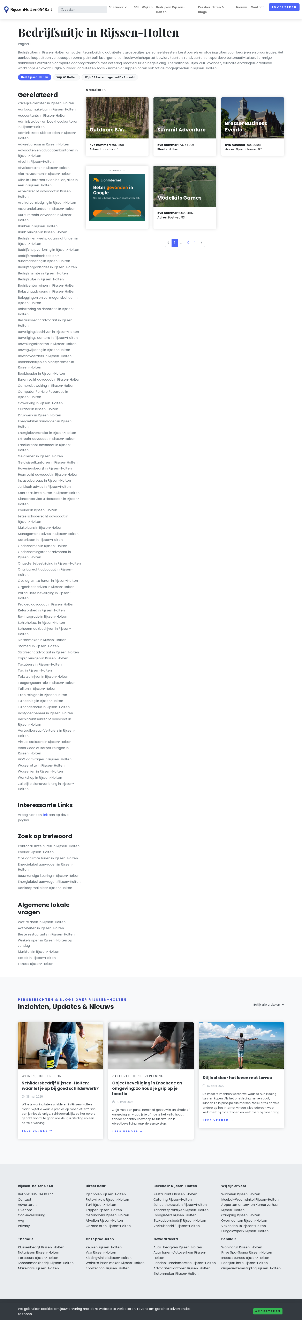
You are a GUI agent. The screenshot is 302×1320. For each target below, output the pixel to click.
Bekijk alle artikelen (267, 1005)
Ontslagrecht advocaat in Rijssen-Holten (45, 572)
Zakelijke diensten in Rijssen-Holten (46, 103)
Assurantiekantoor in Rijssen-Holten (46, 208)
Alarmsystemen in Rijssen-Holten (44, 173)
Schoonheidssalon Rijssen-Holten (180, 1204)
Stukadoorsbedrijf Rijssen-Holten (179, 1220)
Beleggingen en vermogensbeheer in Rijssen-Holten (47, 300)
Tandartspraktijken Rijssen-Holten (181, 1210)
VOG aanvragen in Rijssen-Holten (44, 759)
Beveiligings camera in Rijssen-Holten (48, 337)
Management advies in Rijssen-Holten (48, 533)
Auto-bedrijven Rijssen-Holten (177, 1247)
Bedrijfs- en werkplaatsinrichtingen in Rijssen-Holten (48, 241)
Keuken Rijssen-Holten (104, 1247)
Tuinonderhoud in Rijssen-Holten (44, 707)
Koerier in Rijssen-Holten (37, 510)
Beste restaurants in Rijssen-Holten (46, 934)
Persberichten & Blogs (211, 9)
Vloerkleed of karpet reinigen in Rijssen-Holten (43, 751)
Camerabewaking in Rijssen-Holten (46, 385)
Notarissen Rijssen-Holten (38, 1252)
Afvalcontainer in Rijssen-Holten (43, 167)
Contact (257, 7)
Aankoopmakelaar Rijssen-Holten (45, 887)
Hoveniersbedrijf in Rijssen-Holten (45, 468)
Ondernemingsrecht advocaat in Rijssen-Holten (44, 555)
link (45, 814)
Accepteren (268, 1311)
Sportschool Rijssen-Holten (107, 1268)
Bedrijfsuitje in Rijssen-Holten (41, 279)
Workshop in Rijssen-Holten (40, 777)
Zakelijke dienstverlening (138, 1076)
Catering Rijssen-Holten (172, 1199)
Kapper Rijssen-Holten (104, 1210)
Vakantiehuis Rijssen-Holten (243, 1226)
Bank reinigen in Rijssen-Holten (42, 232)
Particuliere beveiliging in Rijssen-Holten (44, 596)
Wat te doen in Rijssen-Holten (42, 922)
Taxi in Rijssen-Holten (35, 670)
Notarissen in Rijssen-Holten (40, 539)
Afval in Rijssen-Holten (36, 161)
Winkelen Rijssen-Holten (240, 1194)
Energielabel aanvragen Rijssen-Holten (49, 881)
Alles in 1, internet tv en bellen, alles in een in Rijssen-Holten (48, 183)
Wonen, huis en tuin (42, 1076)
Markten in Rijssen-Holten (38, 951)
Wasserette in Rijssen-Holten (41, 765)
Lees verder (35, 1131)
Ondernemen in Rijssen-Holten (42, 546)
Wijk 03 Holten (66, 77)
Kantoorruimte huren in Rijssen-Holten (49, 492)
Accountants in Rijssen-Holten (42, 115)
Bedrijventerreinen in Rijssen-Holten (46, 285)
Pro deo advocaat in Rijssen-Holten (46, 604)
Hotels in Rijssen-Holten (37, 957)
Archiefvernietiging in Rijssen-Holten (47, 202)
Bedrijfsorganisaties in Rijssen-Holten (47, 267)
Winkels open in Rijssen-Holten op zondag (45, 943)
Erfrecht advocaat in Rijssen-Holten (46, 438)
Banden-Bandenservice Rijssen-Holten (184, 1263)
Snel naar (116, 7)
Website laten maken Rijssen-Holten (115, 1263)
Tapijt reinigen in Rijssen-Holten (43, 658)
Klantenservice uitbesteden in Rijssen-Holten (48, 501)
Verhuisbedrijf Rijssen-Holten (176, 1226)
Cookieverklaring (31, 1215)
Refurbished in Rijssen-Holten (41, 610)
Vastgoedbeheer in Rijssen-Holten (45, 713)
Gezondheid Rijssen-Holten (107, 1215)
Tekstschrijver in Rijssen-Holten (43, 676)
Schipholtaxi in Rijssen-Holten (41, 622)
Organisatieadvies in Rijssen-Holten (46, 586)
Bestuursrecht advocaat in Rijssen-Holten (46, 323)
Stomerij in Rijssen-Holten (38, 646)
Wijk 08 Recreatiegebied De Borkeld (110, 77)
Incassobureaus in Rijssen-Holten (44, 480)
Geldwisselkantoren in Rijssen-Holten (47, 462)
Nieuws (241, 7)
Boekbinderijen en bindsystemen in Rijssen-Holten (46, 365)
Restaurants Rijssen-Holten (175, 1194)
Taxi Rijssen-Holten (101, 1204)
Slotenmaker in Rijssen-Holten (42, 640)
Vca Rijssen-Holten (101, 1252)
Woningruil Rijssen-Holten (241, 1247)
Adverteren (284, 7)
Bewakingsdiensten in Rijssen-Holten (47, 344)
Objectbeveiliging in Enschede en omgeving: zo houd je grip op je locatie (147, 1088)
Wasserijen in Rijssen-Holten (40, 771)
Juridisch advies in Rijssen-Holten (44, 486)
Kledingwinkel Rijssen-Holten (108, 1257)
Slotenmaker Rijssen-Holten (175, 1273)
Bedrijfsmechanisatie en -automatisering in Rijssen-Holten (44, 258)
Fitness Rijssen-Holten (35, 963)
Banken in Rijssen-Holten (38, 226)
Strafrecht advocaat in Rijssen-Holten (48, 652)
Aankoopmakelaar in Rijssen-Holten (47, 109)
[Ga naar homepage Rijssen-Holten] (27, 10)
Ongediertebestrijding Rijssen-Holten (251, 1268)
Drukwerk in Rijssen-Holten (39, 415)
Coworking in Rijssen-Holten (40, 403)
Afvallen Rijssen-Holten (104, 1220)
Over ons (25, 1210)
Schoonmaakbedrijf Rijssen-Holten (46, 1263)
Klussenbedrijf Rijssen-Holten (41, 1247)
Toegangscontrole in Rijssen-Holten (46, 682)
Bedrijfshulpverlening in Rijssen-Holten (48, 249)
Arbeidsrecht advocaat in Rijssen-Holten (45, 194)
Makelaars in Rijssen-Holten (40, 527)
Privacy (24, 1226)
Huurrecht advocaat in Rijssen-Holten (48, 474)
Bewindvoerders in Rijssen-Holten (44, 356)
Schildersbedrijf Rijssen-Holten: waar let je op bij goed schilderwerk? (60, 1085)
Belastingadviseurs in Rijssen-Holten (46, 291)
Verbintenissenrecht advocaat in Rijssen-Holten (44, 722)
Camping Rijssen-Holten (240, 1215)
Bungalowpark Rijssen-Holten (245, 1231)
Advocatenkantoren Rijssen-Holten (181, 1268)
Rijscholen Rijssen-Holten (106, 1194)
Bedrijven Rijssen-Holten (170, 9)
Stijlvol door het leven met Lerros (237, 1078)
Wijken (147, 7)
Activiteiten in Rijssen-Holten (41, 928)
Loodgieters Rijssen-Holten (174, 1215)
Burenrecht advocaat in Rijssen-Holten (49, 379)
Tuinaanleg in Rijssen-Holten (40, 700)
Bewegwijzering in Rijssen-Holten (44, 349)
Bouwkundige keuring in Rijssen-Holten (48, 875)
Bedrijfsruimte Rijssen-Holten (244, 1263)
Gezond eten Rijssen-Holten (108, 1226)
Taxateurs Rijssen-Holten (38, 1257)
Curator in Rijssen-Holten (38, 409)
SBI (136, 7)
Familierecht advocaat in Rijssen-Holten (44, 448)
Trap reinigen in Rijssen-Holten (42, 695)
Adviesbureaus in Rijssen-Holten (43, 144)
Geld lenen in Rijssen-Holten (40, 456)
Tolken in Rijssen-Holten (37, 688)
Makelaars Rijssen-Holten (38, 1268)
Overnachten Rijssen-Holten (244, 1220)
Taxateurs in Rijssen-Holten (40, 664)
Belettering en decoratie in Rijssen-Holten (46, 312)
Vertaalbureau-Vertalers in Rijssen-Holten (46, 733)
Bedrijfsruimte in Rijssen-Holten (43, 273)
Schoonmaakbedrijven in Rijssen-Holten (44, 631)
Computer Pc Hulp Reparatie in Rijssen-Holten (43, 394)
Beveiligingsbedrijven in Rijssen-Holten (48, 331)
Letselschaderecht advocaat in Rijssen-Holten (43, 519)
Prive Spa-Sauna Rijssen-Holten (246, 1252)
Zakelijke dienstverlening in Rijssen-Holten (46, 786)
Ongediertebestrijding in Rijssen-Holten (49, 563)
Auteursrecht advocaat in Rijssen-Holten (45, 218)
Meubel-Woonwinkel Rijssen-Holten (250, 1199)
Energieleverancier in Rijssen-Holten (47, 432)
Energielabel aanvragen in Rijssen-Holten (45, 424)
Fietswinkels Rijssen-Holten (107, 1199)
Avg (21, 1220)
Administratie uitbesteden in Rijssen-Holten (47, 135)
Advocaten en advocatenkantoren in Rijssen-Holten (48, 153)
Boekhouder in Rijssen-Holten (41, 373)
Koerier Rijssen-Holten (36, 852)
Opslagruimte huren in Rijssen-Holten (48, 580)
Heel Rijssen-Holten (34, 77)
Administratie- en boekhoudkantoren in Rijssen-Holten (48, 124)
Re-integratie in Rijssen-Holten (42, 616)
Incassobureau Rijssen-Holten (245, 1257)
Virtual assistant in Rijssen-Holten (44, 741)
